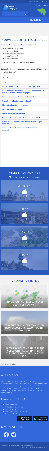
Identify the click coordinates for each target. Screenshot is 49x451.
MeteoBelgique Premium (14, 407)
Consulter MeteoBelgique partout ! (16, 101)
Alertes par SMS (11, 409)
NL (47, 2)
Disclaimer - (25, 447)
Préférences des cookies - (36, 447)
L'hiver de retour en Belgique (13, 113)
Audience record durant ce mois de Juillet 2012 (21, 117)
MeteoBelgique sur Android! (13, 109)
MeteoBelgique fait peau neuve (15, 105)
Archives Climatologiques (14, 414)
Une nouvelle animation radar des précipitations (21, 86)
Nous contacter (11, 405)
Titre (4, 82)
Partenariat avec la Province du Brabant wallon (20, 97)
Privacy (45, 447)
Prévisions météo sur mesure (16, 411)
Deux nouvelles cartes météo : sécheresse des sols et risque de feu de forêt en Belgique (23, 92)
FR (43, 2)
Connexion (33, 2)
